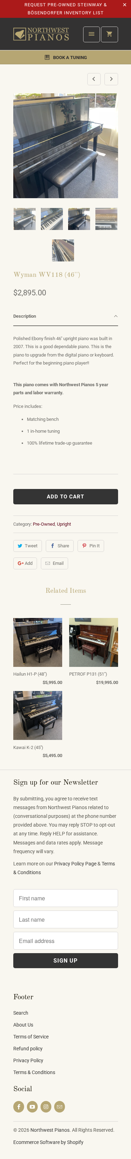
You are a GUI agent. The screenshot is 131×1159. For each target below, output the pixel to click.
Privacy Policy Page (75, 863)
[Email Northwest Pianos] (59, 1107)
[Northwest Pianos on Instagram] (46, 1107)
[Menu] (91, 34)
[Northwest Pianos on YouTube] (32, 1107)
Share (63, 545)
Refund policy (28, 1048)
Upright (64, 524)
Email (58, 563)
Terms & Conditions (34, 1072)
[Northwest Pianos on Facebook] (18, 1107)
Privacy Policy (28, 1060)
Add (28, 563)
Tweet (31, 545)
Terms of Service (31, 1036)
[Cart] (109, 34)
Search (20, 1013)
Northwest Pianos (50, 1130)
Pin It (94, 545)
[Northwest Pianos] (41, 36)
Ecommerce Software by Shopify (48, 1142)
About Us (23, 1025)
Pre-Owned (44, 524)
